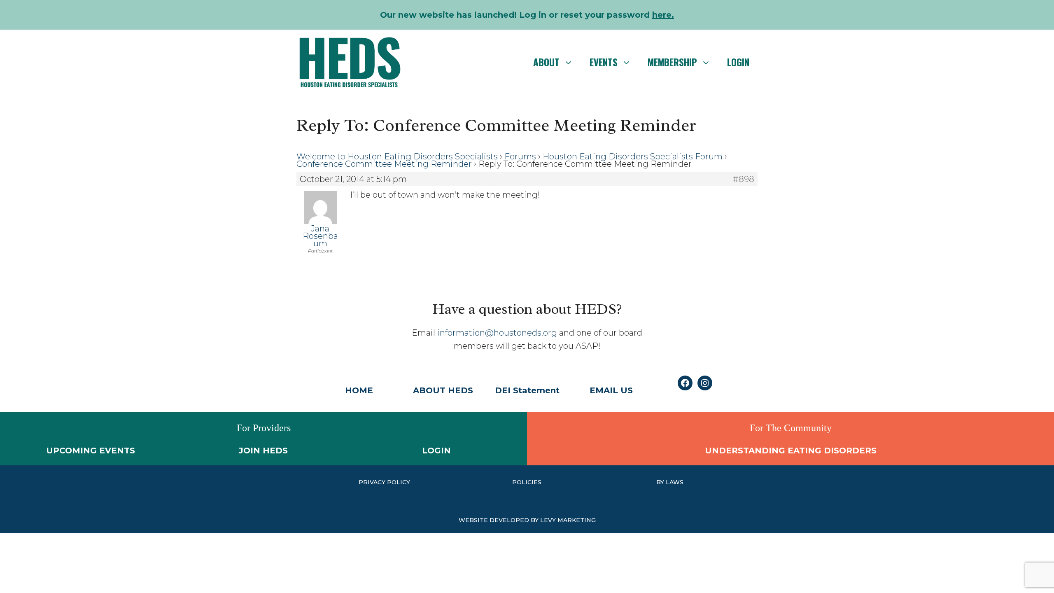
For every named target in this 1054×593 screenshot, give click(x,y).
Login (738, 62)
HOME (359, 390)
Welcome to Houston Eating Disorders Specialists (397, 156)
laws (674, 482)
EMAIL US (611, 390)
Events (604, 62)
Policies (526, 482)
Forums (520, 156)
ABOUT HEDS (443, 390)
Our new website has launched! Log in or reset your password (527, 15)
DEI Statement (527, 390)
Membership (672, 62)
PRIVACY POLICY (384, 482)
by (661, 482)
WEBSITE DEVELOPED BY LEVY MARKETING (527, 520)
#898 (743, 179)
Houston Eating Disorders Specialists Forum (633, 156)
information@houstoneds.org (497, 333)
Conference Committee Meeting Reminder (384, 164)
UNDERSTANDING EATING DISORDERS (791, 450)
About (546, 62)
